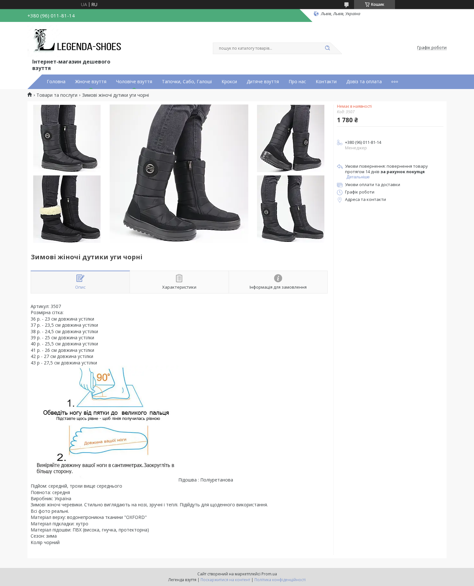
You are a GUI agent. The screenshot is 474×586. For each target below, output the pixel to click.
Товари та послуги (56, 95)
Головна (56, 81)
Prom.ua (269, 574)
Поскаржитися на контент (225, 579)
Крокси (229, 81)
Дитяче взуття (263, 81)
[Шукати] (327, 48)
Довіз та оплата (364, 81)
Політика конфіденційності (280, 579)
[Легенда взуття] (75, 41)
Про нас (297, 81)
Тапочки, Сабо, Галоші (187, 81)
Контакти (326, 81)
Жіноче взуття (90, 81)
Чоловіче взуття (134, 81)
